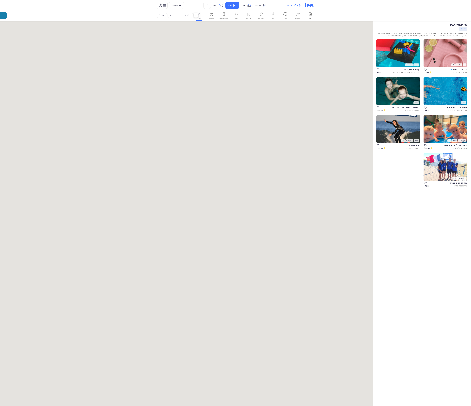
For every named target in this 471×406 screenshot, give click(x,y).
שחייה (464, 29)
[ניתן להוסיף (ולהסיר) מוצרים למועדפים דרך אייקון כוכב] (425, 69)
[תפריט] (162, 5)
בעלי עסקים (176, 5)
